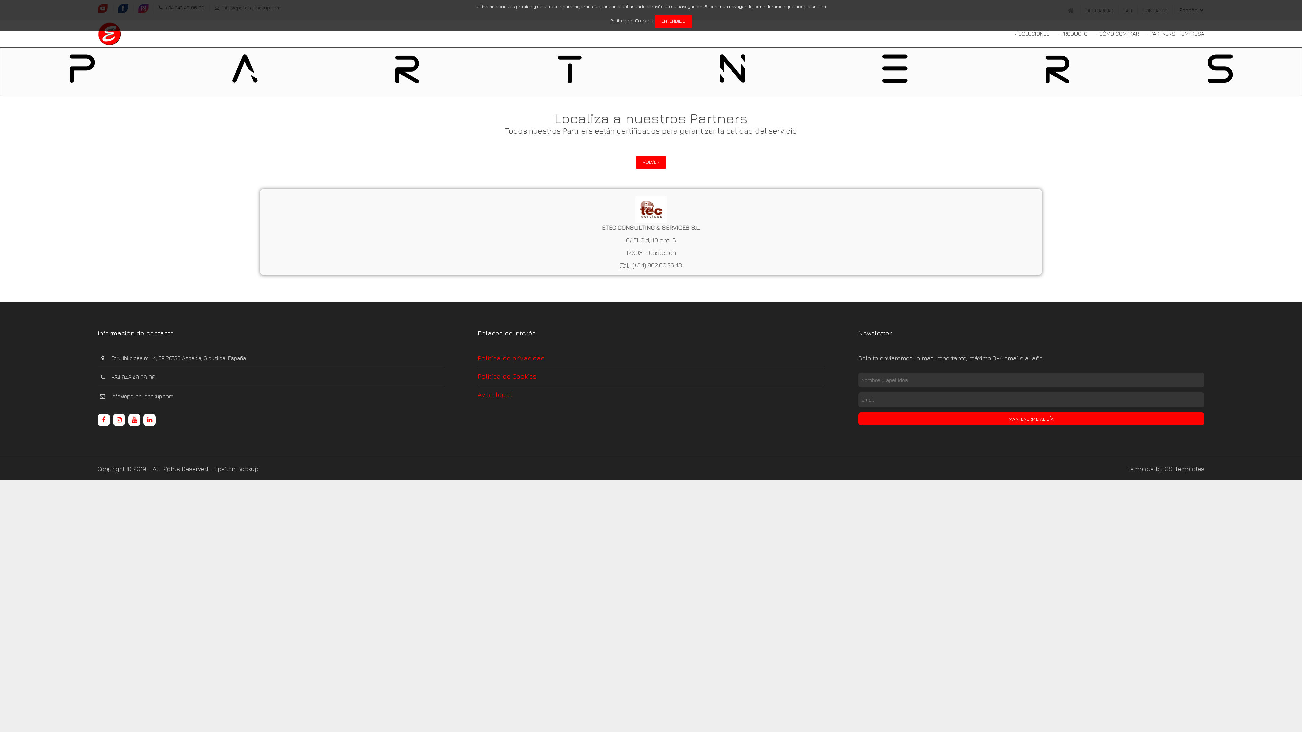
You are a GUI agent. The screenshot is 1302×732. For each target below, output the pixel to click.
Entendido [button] (673, 21)
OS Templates (1184, 468)
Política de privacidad (511, 358)
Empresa (1193, 33)
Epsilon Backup (236, 468)
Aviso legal (495, 394)
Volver (651, 162)
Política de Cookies (631, 20)
